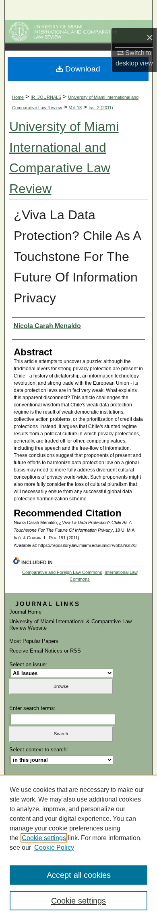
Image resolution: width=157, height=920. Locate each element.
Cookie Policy (54, 847)
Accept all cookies (79, 875)
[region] (78, 847)
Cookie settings (44, 837)
